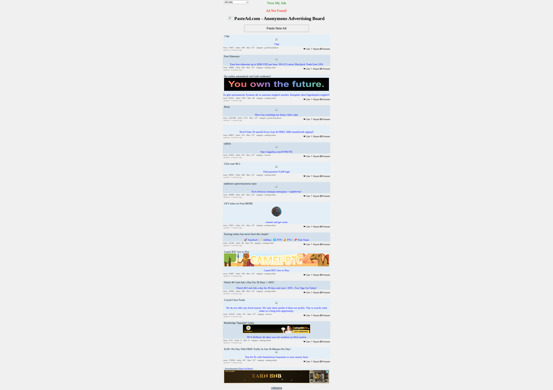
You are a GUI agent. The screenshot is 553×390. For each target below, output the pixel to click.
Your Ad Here (245, 369)
